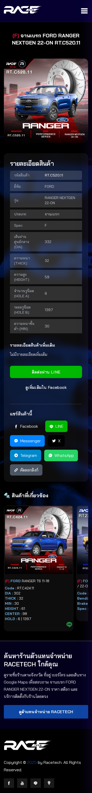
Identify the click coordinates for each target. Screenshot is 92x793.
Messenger (30, 440)
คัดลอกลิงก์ (29, 469)
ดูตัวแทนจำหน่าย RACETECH (46, 711)
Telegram (28, 455)
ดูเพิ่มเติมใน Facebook (46, 387)
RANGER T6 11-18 (27, 581)
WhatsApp (64, 455)
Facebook (29, 426)
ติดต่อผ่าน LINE (46, 372)
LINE (59, 426)
